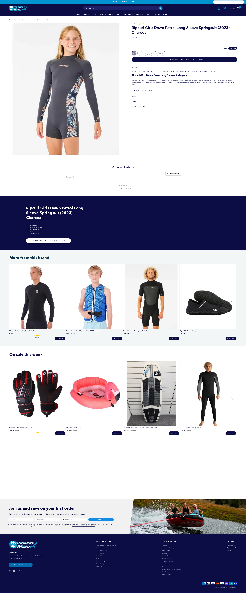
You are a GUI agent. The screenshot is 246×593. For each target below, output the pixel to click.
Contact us (230, 550)
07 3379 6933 (18, 559)
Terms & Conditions (102, 556)
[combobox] (123, 8)
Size (230, 48)
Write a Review (174, 173)
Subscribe (101, 519)
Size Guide (233, 48)
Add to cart (60, 338)
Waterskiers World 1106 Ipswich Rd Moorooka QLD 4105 (26, 556)
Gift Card (164, 545)
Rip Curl (134, 24)
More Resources (166, 572)
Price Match (165, 564)
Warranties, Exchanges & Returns (106, 545)
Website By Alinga (232, 587)
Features (134, 96)
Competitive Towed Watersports (171, 569)
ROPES (149, 14)
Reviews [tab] (68, 177)
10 (145, 53)
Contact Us (99, 548)
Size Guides (165, 553)
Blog (163, 567)
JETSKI (157, 14)
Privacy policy (100, 553)
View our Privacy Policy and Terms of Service (83, 526)
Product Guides (166, 550)
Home (10, 20)
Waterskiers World (222, 587)
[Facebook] (10, 571)
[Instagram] (19, 571)
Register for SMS (232, 548)
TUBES (118, 14)
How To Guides (166, 556)
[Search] (160, 8)
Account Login (231, 545)
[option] (66, 89)
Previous (97, 2)
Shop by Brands (166, 575)
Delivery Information (102, 550)
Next (148, 2)
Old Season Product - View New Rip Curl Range (184, 59)
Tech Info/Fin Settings (168, 548)
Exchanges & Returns (138, 106)
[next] (232, 302)
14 (157, 53)
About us (99, 559)
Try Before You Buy (167, 561)
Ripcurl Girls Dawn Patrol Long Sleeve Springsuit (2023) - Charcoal (34, 20)
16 (163, 53)
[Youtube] (14, 571)
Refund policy (100, 564)
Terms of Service (101, 561)
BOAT (165, 14)
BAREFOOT (139, 14)
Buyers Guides (166, 559)
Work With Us (100, 567)
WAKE (78, 14)
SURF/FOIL (87, 14)
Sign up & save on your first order (229, 2)
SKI (95, 14)
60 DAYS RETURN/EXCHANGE (123, 2)
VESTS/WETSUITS (106, 14)
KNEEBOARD (128, 14)
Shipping (134, 101)
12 (151, 53)
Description (135, 68)
